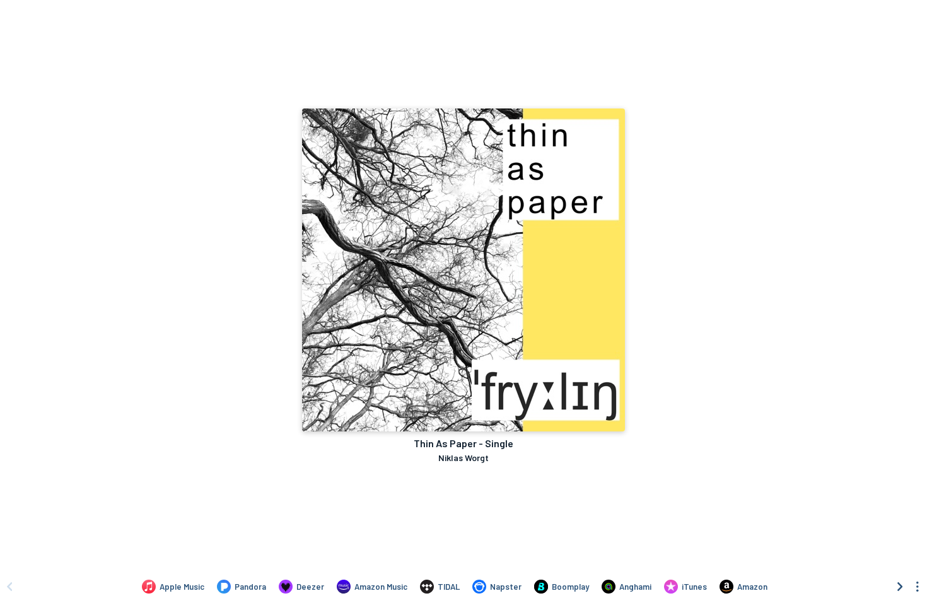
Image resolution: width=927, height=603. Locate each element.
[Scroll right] (900, 586)
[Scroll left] (9, 586)
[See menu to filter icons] (917, 586)
